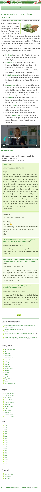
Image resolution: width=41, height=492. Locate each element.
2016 (6, 442)
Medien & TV (8, 366)
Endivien (8, 55)
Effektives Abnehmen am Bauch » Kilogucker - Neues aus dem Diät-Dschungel (19, 240)
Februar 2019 (8, 414)
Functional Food (9, 357)
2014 (6, 446)
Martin (6, 339)
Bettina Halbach (8, 335)
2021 (6, 432)
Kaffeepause (8, 362)
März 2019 (7, 412)
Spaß (6, 374)
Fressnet (7, 478)
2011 (5, 453)
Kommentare (7, 150)
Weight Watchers (9, 383)
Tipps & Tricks (8, 379)
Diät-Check (7, 476)
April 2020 (7, 410)
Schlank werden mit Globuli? (13, 329)
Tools (6, 381)
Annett (6, 331)
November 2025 (9, 393)
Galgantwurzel (13, 75)
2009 (6, 457)
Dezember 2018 (9, 417)
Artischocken (10, 85)
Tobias (6, 327)
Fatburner (7, 355)
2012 (6, 451)
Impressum (36, 487)
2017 (6, 440)
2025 (6, 425)
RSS (2, 487)
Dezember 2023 (9, 395)
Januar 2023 (8, 400)
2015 (6, 444)
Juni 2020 (7, 408)
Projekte (6, 370)
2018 (6, 438)
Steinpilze (8, 62)
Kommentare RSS (12, 487)
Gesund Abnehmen (18, 339)
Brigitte (10, 339)
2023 (6, 427)
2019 (6, 436)
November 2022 (9, 402)
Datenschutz (25, 487)
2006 (6, 463)
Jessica (11, 327)
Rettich (14, 105)
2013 (6, 449)
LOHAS (6, 364)
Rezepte (7, 372)
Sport (6, 377)
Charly (5, 164)
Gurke (10, 97)
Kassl (25, 339)
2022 (6, 429)
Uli (32, 339)
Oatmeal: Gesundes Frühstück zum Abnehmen (18, 325)
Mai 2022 (7, 404)
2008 (6, 459)
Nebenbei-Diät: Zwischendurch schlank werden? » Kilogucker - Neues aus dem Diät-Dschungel (20, 260)
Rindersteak (16, 115)
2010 (6, 455)
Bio (5, 351)
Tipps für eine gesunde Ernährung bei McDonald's (19, 337)
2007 (6, 461)
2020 (6, 434)
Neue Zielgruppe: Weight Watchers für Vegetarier (19, 333)
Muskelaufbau (8, 368)
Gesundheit (7, 360)
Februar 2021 (8, 406)
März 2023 (7, 398)
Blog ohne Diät (8, 474)
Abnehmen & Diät (15, 20)
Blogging (7, 353)
